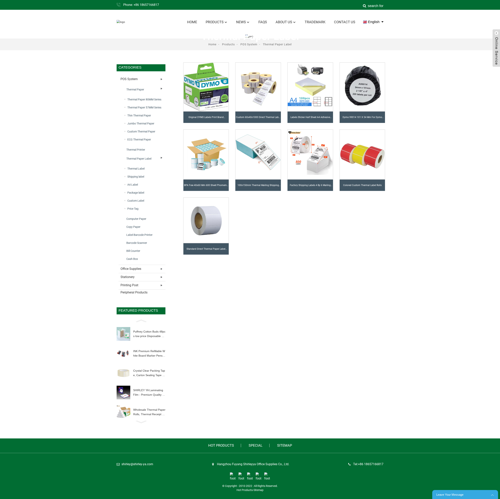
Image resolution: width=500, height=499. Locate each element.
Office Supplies (131, 269)
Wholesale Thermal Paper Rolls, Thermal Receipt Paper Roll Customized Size (149, 412)
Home (192, 22)
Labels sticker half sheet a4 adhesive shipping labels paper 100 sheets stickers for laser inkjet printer (310, 119)
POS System (248, 44)
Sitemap (284, 445)
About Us (284, 22)
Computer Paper (136, 218)
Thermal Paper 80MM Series (144, 99)
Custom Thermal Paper (141, 131)
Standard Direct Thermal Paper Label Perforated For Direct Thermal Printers (206, 251)
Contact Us (344, 22)
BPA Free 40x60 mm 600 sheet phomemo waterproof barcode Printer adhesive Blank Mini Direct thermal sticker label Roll (206, 187)
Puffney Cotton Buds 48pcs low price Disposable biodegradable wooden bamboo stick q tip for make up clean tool (149, 334)
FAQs (262, 22)
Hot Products (221, 445)
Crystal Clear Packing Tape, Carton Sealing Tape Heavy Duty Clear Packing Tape (149, 373)
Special (255, 445)
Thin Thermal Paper (139, 115)
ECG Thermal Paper (139, 139)
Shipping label (135, 176)
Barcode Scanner (136, 242)
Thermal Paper (135, 89)
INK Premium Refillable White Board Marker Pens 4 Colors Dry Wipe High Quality (149, 354)
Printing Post (129, 285)
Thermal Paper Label (277, 44)
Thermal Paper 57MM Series (144, 107)
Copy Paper (133, 226)
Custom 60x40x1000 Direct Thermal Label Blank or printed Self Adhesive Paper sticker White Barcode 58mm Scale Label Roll (258, 119)
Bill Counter (133, 250)
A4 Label (132, 184)
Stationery (128, 277)
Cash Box (132, 258)
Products (215, 22)
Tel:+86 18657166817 (368, 464)
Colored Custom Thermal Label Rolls (362, 185)
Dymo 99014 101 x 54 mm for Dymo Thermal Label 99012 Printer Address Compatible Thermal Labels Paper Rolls (362, 119)
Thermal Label (136, 168)
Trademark (315, 22)
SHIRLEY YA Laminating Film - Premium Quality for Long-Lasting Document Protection (149, 393)
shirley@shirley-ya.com (137, 464)
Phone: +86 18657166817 (141, 5)
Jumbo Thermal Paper (140, 123)
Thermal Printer (135, 149)
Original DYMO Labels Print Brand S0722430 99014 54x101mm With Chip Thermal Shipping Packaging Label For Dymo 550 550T (206, 119)
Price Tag (132, 208)
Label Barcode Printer (139, 234)
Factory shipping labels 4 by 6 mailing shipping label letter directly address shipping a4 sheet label (310, 187)
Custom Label (135, 200)
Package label (135, 192)
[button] (141, 320)
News (241, 22)
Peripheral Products (134, 292)
